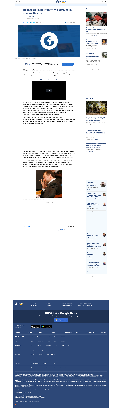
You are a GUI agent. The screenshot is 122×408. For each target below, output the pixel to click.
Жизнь (53, 332)
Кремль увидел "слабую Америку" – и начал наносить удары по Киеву (94, 245)
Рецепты (32, 354)
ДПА (56, 345)
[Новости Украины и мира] (60, 230)
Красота (47, 367)
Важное (88, 9)
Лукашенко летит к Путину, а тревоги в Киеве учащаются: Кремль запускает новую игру (94, 195)
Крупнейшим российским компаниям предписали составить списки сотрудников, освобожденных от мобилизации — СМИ (93, 54)
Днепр (55, 336)
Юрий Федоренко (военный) (92, 187)
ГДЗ (31, 345)
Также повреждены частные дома (94, 149)
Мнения (88, 179)
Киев (32, 336)
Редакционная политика (29, 229)
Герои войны (41, 5)
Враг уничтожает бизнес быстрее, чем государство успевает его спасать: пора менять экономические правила (94, 254)
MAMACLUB (45, 363)
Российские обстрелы (78, 5)
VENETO (70, 5)
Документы (48, 305)
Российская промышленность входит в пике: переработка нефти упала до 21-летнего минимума (92, 184)
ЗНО (63, 345)
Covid (54, 363)
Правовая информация (67, 303)
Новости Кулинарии (51, 354)
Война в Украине (50, 5)
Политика (29, 332)
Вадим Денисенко (90, 198)
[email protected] (31, 397)
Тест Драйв (33, 350)
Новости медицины (35, 363)
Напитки (41, 354)
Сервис (59, 350)
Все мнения (90, 272)
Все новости (104, 332)
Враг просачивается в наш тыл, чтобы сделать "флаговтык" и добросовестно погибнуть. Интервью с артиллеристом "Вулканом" (95, 118)
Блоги (77, 332)
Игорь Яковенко (90, 208)
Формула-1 (63, 341)
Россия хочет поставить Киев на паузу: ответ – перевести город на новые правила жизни (93, 235)
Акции (52, 350)
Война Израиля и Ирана (60, 5)
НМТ (69, 345)
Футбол (32, 341)
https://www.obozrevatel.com (61, 374)
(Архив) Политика (30, 16)
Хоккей (48, 341)
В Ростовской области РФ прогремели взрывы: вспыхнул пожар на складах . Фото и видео (96, 132)
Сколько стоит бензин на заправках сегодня (96, 33)
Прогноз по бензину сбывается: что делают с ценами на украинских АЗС (96, 29)
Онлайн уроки (48, 345)
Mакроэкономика (47, 358)
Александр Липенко (91, 267)
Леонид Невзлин (90, 248)
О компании (33, 303)
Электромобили (43, 350)
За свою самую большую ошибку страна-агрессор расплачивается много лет (95, 123)
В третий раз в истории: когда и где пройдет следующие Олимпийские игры (94, 264)
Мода (55, 367)
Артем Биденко (90, 258)
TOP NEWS (89, 98)
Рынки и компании (35, 358)
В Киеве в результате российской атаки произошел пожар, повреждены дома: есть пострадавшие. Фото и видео (96, 145)
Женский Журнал (64, 367)
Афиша (32, 367)
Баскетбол (40, 341)
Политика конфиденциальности (85, 303)
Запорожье (47, 336)
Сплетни (40, 367)
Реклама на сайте (34, 305)
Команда (48, 303)
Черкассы (63, 336)
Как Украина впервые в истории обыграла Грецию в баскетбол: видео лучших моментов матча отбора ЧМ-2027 (93, 41)
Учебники (39, 345)
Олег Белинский (90, 239)
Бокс (55, 341)
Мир (40, 332)
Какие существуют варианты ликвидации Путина (93, 205)
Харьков (39, 336)
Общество (91, 332)
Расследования (68, 332)
